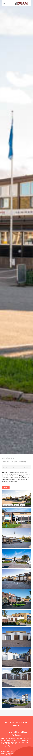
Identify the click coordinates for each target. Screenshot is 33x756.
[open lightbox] (16, 518)
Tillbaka (5, 487)
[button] (4, 3)
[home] (22, 3)
